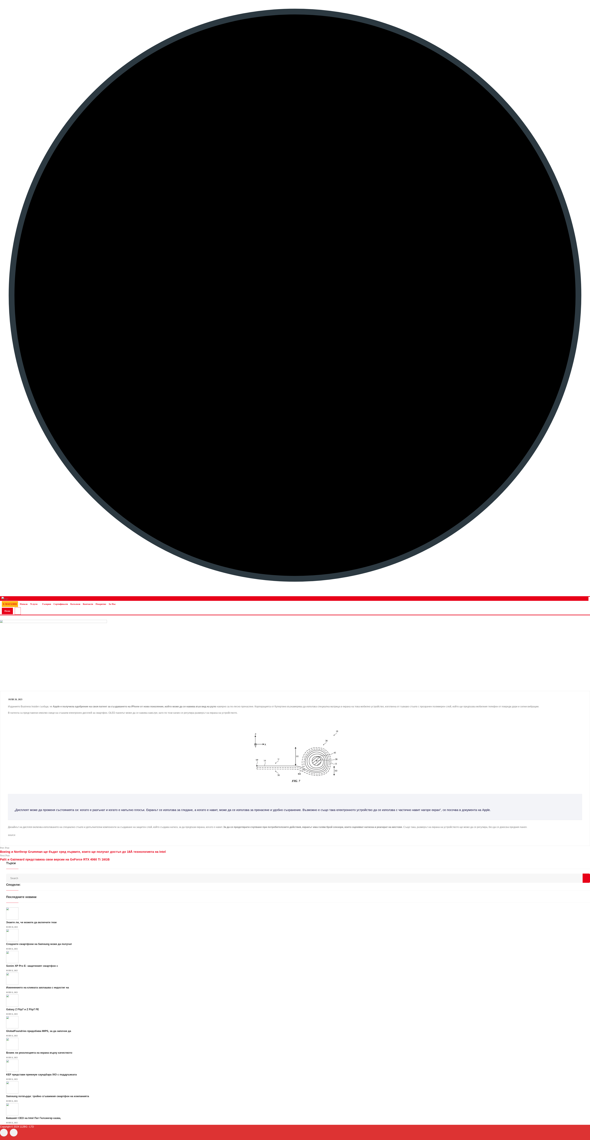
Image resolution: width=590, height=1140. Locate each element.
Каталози (75, 604)
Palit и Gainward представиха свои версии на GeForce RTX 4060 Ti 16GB (55, 859)
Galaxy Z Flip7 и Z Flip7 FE (22, 1009)
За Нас (112, 604)
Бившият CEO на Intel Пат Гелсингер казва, (33, 1118)
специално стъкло (73, 827)
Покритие (101, 604)
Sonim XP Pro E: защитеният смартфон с (32, 965)
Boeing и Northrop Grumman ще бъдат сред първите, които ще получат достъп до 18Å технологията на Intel (83, 851)
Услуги (33, 604)
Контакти (88, 604)
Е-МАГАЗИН (10, 604)
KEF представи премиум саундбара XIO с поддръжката (41, 1074)
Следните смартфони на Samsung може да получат (39, 944)
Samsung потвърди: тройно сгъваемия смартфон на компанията (47, 1096)
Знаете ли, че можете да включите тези (31, 922)
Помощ (7, 612)
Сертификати (60, 604)
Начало (24, 604)
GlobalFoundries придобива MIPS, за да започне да (38, 1031)
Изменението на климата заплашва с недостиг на (37, 987)
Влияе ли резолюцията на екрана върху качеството (39, 1052)
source (11, 835)
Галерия (46, 604)
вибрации (533, 706)
